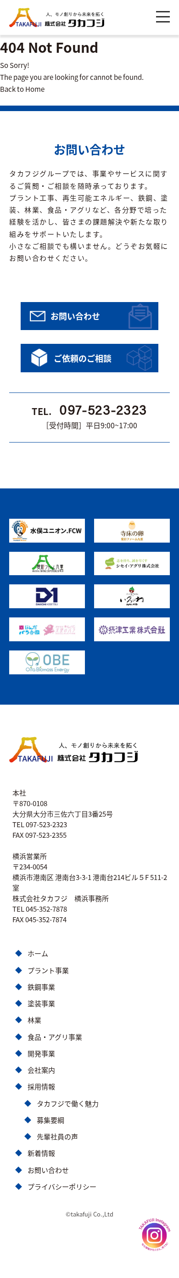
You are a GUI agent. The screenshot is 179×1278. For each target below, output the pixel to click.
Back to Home (22, 89)
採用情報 (41, 1086)
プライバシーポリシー (62, 1186)
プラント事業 (48, 970)
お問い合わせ (48, 1170)
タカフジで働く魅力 (68, 1103)
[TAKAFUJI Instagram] (154, 1235)
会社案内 (41, 1070)
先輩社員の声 (57, 1136)
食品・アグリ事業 (55, 1037)
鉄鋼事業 (41, 987)
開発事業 (41, 1053)
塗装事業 (41, 1003)
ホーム (38, 953)
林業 (34, 1020)
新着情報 (41, 1153)
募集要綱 (50, 1120)
